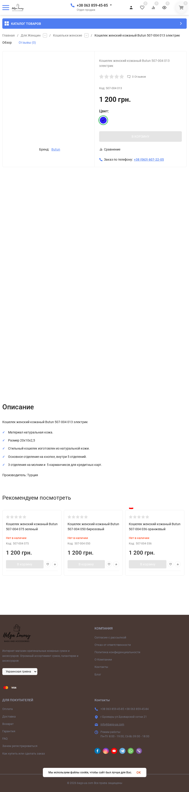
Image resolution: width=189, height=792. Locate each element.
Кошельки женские (67, 35)
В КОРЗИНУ (140, 136)
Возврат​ (8, 724)
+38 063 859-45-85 (92, 5)
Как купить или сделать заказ (23, 753)
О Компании (103, 659)
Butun (55, 149)
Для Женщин (31, 35)
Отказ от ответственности (112, 645)
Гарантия (8, 731)
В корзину (24, 564)
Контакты (101, 667)
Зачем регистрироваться (19, 746)
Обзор (7, 42)
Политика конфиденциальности (117, 652)
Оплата (7, 709)
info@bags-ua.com (112, 724)
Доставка (9, 716)
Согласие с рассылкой (110, 637)
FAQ (5, 738)
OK (138, 772)
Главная (8, 35)
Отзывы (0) (27, 42)
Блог (97, 674)
